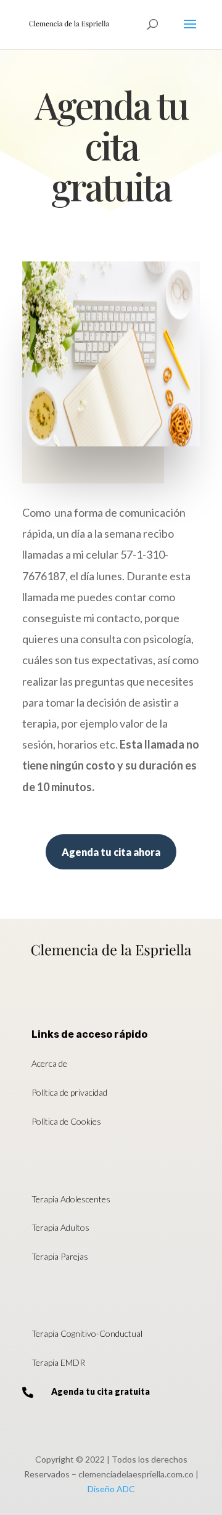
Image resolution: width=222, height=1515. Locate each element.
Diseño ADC (111, 1489)
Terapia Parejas (59, 1256)
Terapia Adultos (60, 1227)
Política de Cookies (66, 1121)
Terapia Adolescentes (70, 1199)
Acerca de (49, 1063)
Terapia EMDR (58, 1362)
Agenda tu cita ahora (111, 852)
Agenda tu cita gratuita (100, 1391)
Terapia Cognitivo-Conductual (86, 1333)
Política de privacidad (69, 1092)
